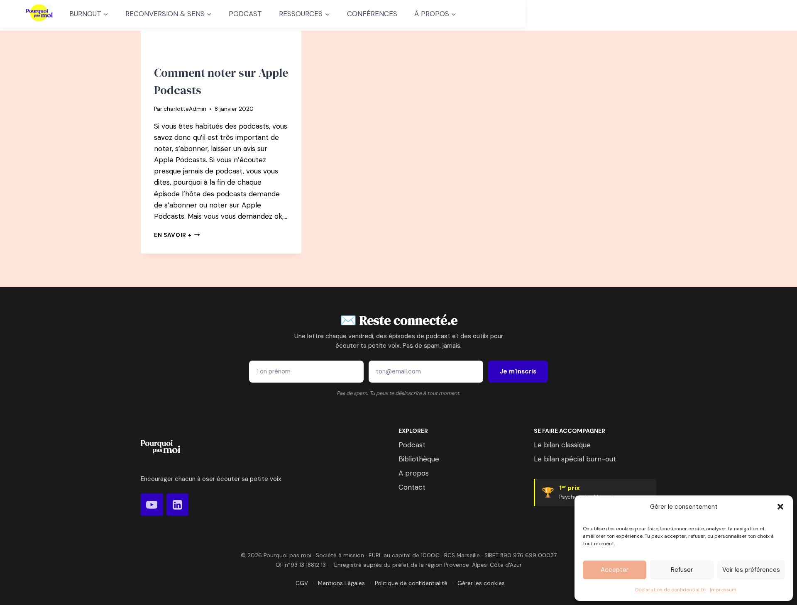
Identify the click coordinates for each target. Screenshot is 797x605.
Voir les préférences (751, 570)
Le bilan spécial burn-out (575, 459)
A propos (413, 473)
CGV (302, 583)
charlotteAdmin (185, 108)
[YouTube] (152, 504)
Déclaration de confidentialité (670, 589)
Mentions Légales (341, 583)
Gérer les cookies (481, 583)
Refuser (682, 570)
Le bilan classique (562, 444)
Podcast (411, 444)
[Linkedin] (177, 504)
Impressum (723, 589)
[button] (780, 507)
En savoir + (177, 235)
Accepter (614, 570)
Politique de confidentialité (411, 583)
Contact (411, 487)
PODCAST (245, 13)
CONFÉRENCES (372, 13)
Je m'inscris (518, 371)
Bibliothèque (418, 459)
